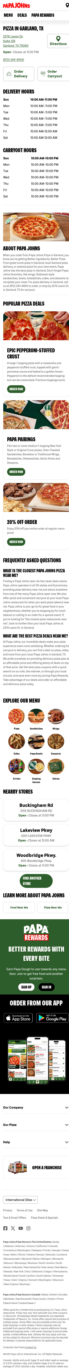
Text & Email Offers (14, 1217)
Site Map (42, 1210)
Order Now (16, 389)
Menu (8, 15)
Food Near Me (19, 907)
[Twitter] (14, 1228)
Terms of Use (25, 1210)
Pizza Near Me (53, 907)
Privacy (7, 1210)
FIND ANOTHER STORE (32, 881)
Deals (22, 15)
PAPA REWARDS (42, 15)
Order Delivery (20, 73)
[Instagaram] (30, 1228)
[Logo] (17, 5)
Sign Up (26, 987)
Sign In (46, 987)
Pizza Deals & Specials (44, 1217)
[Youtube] (22, 1228)
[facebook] (7, 1228)
